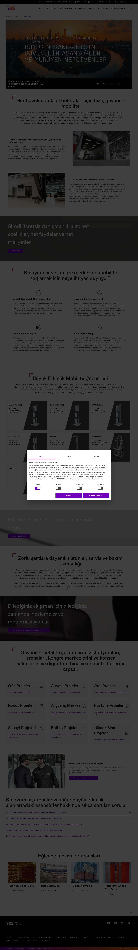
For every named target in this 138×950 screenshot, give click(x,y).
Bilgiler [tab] (69, 456)
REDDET (69, 495)
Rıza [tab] (40, 456)
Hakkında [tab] (97, 456)
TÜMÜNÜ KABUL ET (96, 495)
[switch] (58, 488)
